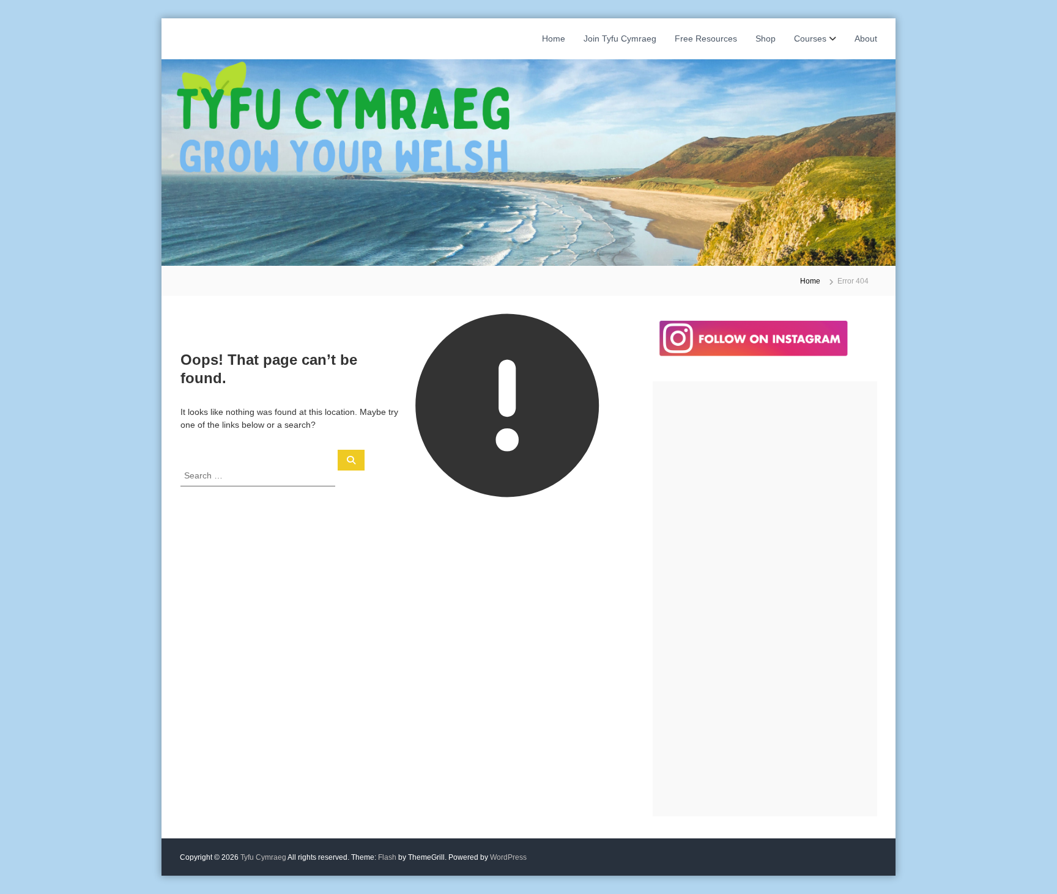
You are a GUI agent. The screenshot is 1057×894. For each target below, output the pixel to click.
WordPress (508, 857)
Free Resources (706, 38)
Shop (765, 38)
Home (553, 38)
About (866, 38)
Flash (387, 857)
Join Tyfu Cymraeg (620, 38)
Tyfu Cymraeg (263, 857)
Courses (810, 38)
